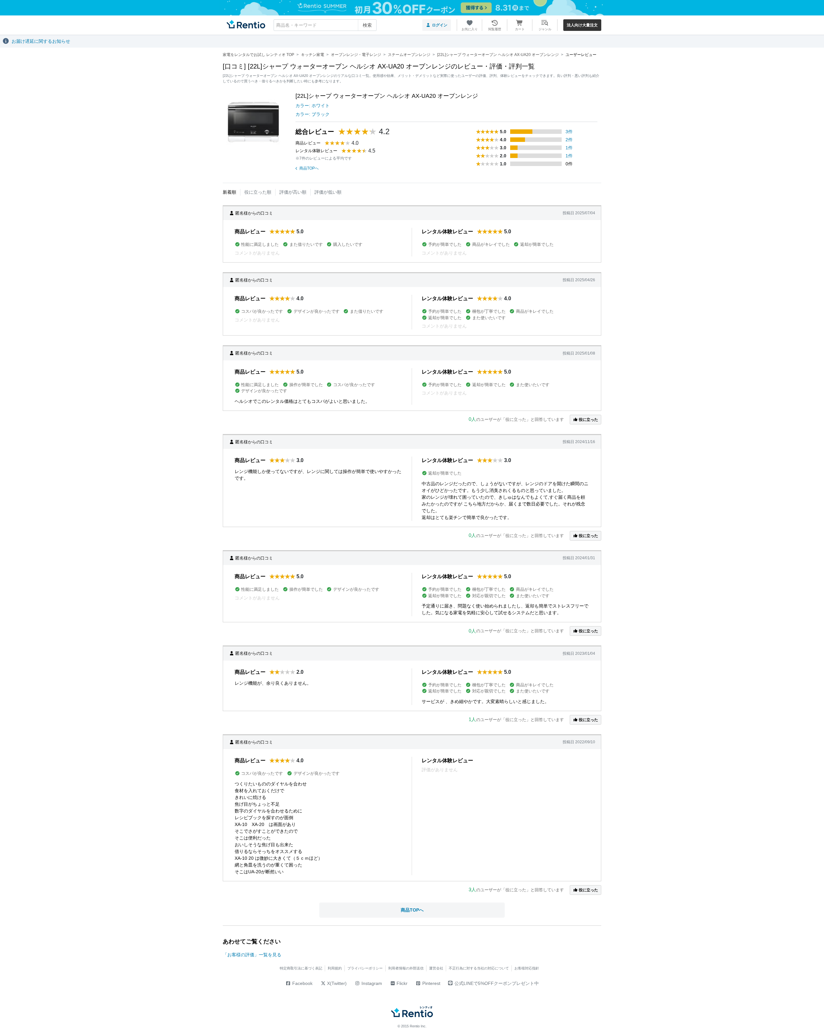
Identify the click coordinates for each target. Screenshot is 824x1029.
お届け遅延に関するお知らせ (41, 41)
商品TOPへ (309, 168)
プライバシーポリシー (365, 968)
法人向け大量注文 (582, 25)
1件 (569, 147)
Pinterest (430, 983)
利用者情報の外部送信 (406, 968)
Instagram (371, 983)
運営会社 (436, 968)
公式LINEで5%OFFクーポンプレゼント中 (496, 983)
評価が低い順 (328, 192)
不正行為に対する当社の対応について (479, 968)
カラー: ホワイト (312, 105)
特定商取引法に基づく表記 (301, 968)
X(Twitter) (336, 983)
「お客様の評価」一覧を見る (252, 954)
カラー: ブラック (312, 114)
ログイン (439, 25)
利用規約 (335, 968)
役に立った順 (257, 192)
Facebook (302, 983)
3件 (569, 131)
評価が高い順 (292, 192)
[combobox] (325, 25)
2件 (569, 139)
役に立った (588, 419)
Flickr (401, 983)
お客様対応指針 (526, 968)
